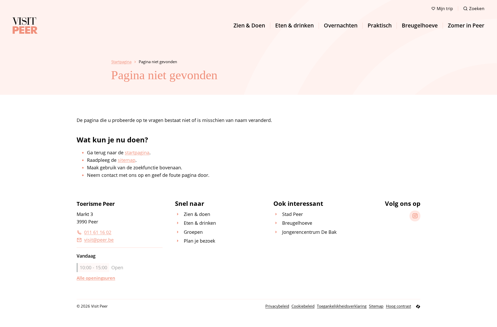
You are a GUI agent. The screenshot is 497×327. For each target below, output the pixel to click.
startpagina (137, 152)
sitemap (126, 160)
